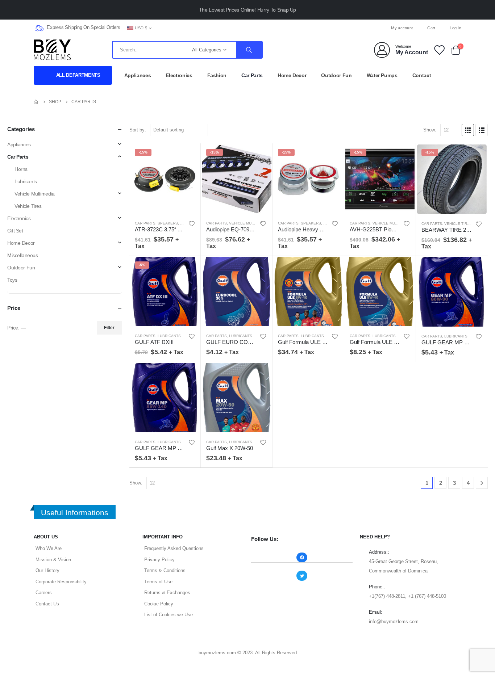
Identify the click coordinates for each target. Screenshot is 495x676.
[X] (247, 28)
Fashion (217, 75)
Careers (44, 592)
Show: (429, 130)
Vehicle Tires (458, 224)
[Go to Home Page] (36, 101)
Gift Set (15, 231)
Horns (21, 169)
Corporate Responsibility (61, 581)
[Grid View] (468, 130)
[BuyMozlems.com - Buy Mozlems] (52, 49)
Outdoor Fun (336, 75)
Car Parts (252, 75)
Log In (455, 28)
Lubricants (169, 336)
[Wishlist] (439, 50)
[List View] (481, 130)
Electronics (179, 75)
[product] (236, 292)
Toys (12, 280)
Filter (109, 327)
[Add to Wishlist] (191, 223)
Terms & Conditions (165, 570)
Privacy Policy (159, 559)
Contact (421, 75)
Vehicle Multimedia (248, 223)
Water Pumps (382, 75)
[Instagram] (259, 28)
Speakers (168, 223)
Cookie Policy (158, 603)
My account (402, 28)
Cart (431, 28)
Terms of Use (158, 581)
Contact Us (47, 603)
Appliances (137, 75)
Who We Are (49, 548)
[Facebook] (235, 28)
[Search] (249, 50)
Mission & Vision (53, 559)
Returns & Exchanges (167, 592)
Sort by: (137, 130)
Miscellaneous (22, 255)
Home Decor (292, 75)
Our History (47, 570)
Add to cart (188, 155)
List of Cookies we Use (168, 614)
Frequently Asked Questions (174, 548)
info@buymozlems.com (394, 621)
